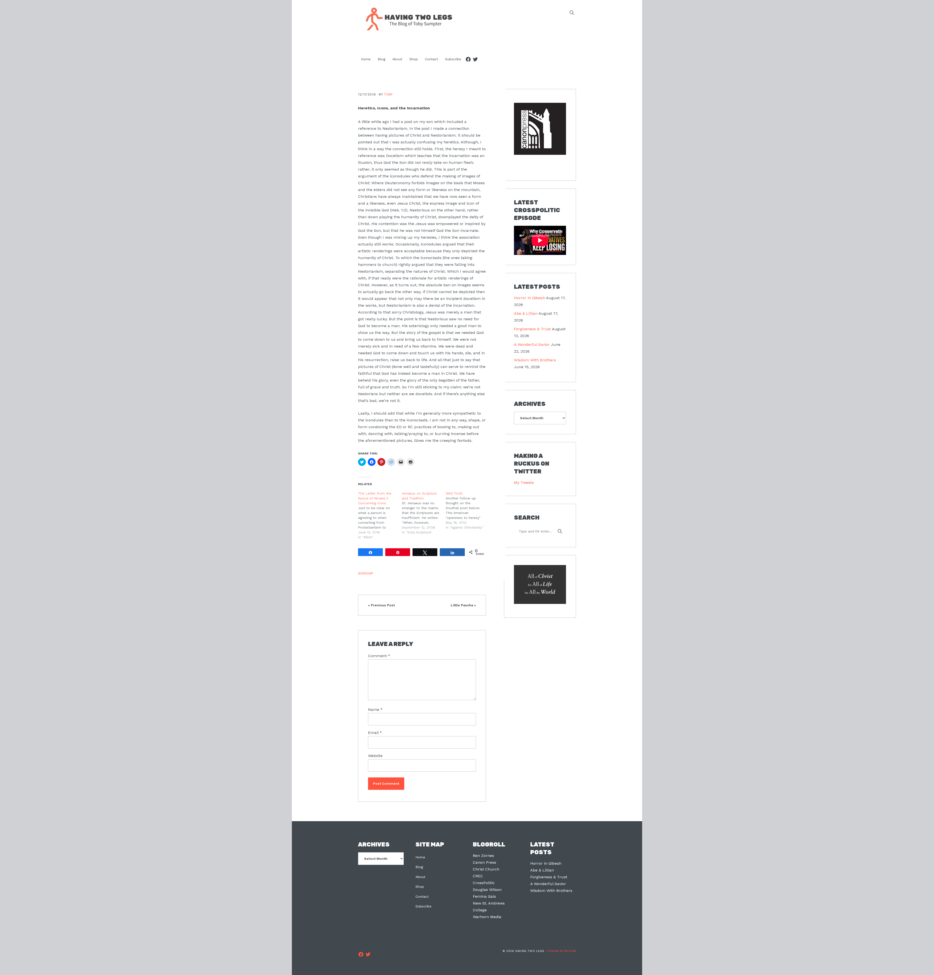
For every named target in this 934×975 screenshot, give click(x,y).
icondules (374, 420)
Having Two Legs (406, 18)
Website (375, 755)
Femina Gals (484, 896)
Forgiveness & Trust (532, 329)
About (420, 877)
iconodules (400, 176)
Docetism (395, 155)
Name (375, 709)
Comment (379, 655)
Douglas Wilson (487, 889)
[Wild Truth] (467, 510)
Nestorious (420, 210)
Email (375, 732)
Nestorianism (394, 128)
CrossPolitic (484, 882)
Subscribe (423, 906)
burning (442, 433)
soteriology (419, 325)
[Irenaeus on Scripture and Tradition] (424, 513)
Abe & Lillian (526, 313)
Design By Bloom (561, 951)
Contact (422, 896)
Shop (419, 886)
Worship (365, 573)
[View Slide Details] (540, 129)
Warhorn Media (487, 916)
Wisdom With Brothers (535, 360)
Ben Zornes (483, 855)
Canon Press (484, 862)
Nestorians (368, 394)
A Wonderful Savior (532, 344)
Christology (413, 312)
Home (420, 857)
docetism (472, 298)
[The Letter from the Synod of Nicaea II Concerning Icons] (380, 515)
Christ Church (486, 869)
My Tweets (524, 482)
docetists (423, 394)
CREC (478, 876)
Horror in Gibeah (529, 298)
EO (399, 427)
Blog (419, 867)
